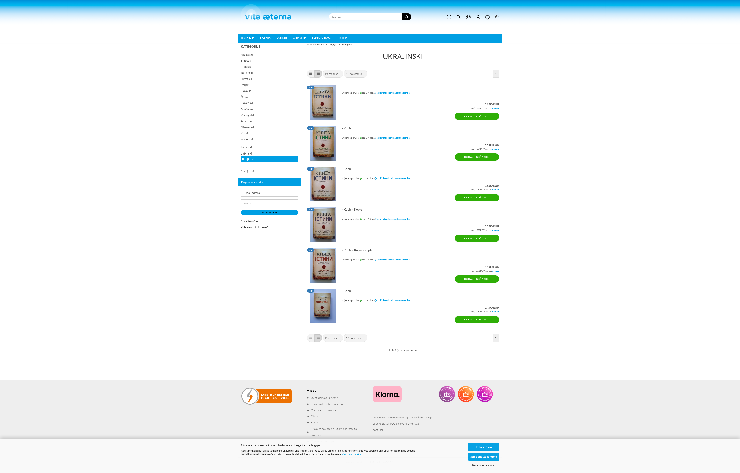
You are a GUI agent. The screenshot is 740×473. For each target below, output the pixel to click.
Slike (343, 38)
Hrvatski (246, 79)
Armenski (247, 139)
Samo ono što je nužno (483, 456)
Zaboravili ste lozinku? (254, 227)
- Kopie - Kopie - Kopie (357, 250)
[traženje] (458, 17)
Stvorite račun (249, 221)
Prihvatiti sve (484, 447)
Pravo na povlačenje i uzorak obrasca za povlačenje (334, 432)
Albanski (246, 121)
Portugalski (248, 115)
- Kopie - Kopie (352, 209)
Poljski (245, 85)
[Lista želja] (487, 17)
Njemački (247, 54)
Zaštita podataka (351, 454)
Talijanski (247, 72)
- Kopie (347, 128)
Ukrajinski (247, 159)
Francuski (247, 66)
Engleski (246, 60)
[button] (468, 17)
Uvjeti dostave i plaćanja (324, 397)
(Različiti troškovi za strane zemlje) (392, 92)
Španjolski (247, 171)
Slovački (246, 90)
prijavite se (270, 212)
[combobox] (333, 74)
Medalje (299, 38)
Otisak (314, 416)
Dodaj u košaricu (477, 116)
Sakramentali (322, 38)
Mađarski (247, 109)
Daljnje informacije (483, 464)
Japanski (246, 147)
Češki (244, 97)
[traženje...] (406, 16)
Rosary (265, 38)
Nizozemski (248, 127)
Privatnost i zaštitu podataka (327, 404)
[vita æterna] (268, 13)
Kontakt (315, 422)
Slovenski (247, 103)
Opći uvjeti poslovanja (323, 410)
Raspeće (247, 38)
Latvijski (246, 153)
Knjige (282, 38)
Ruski (244, 133)
